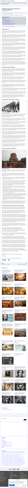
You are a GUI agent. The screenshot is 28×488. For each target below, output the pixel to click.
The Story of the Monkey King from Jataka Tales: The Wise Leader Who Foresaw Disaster (12, 458)
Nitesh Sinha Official (2, 479)
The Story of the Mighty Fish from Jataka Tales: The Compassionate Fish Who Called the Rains (13, 459)
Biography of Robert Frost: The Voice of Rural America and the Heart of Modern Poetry (7, 311)
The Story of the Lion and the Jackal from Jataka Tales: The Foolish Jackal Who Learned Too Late (13, 457)
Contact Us (11, 478)
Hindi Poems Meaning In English (23, 478)
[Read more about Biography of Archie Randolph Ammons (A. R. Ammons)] (8, 360)
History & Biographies (8, 2)
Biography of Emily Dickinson (18, 353)
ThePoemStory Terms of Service (13, 475)
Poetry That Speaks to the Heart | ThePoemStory (7, 442)
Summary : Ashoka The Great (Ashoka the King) (8, 24)
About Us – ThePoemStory (13, 474)
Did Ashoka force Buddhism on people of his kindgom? (9, 23)
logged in (6, 409)
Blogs (2, 439)
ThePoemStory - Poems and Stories (8, 0)
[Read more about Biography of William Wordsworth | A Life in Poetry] (8, 373)
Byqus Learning (2, 480)
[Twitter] (11, 469)
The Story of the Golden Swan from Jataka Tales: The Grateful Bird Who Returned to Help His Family (13, 461)
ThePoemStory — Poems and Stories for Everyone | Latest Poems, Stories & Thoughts (23, 475)
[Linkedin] (15, 469)
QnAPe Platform (2, 476)
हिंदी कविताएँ (3, 447)
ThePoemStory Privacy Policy (12, 486)
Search (25, 419)
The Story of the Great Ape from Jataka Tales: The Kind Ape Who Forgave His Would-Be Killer (12, 460)
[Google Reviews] (16, 469)
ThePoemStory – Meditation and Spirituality (16, 258)
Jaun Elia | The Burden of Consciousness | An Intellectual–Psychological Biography (7, 271)
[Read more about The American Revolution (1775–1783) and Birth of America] (20, 332)
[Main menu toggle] (26, 1)
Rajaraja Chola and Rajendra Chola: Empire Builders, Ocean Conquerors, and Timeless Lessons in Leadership (7, 325)
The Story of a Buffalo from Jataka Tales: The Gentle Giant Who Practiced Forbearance (12, 465)
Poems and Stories (2, 474)
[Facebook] (9, 469)
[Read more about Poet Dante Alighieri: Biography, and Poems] (20, 347)
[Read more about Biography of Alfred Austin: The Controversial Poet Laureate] (8, 399)
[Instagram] (13, 469)
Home (2, 2)
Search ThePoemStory (4, 418)
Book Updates (3, 440)
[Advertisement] (14, 429)
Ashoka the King (4, 18)
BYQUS (1, 475)
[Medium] (18, 469)
